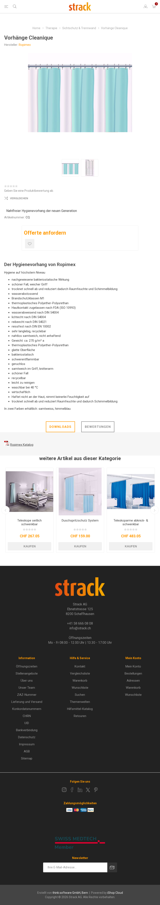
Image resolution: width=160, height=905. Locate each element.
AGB (27, 751)
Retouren (80, 716)
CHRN (27, 716)
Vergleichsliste (80, 673)
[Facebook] (72, 789)
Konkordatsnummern (26, 709)
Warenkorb (79, 680)
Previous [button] (5, 510)
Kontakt (80, 666)
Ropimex (25, 45)
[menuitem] (27, 666)
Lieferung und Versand (26, 702)
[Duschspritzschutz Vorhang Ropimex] (80, 491)
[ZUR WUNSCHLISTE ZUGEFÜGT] (29, 243)
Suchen (80, 695)
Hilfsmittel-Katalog (80, 709)
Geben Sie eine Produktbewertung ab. (29, 190)
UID (26, 723)
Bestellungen (133, 673)
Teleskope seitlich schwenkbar (29, 522)
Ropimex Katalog (21, 445)
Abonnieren (112, 867)
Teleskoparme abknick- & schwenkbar (131, 522)
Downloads (60, 427)
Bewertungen (98, 427)
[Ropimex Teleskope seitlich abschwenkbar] (29, 491)
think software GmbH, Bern (70, 892)
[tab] (60, 426)
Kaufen (30, 546)
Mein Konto (133, 666)
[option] (70, 168)
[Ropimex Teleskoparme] (131, 491)
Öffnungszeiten (26, 666)
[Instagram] (64, 789)
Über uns (27, 680)
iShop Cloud (115, 892)
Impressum (27, 744)
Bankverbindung (27, 730)
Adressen (133, 680)
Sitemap (26, 758)
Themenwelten (80, 702)
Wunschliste (80, 688)
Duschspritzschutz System (80, 520)
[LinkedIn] (80, 789)
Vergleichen (19, 198)
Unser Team (27, 688)
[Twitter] (88, 790)
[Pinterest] (95, 789)
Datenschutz (26, 737)
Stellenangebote (27, 673)
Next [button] (154, 510)
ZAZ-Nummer (26, 695)
